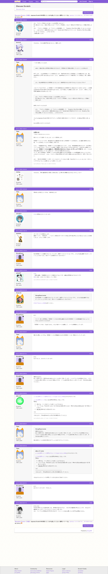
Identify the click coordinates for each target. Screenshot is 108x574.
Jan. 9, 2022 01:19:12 (21, 250)
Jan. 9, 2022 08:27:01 (21, 483)
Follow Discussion (88, 12)
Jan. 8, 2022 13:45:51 (21, 40)
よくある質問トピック (39, 400)
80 (87, 15)
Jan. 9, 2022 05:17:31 (21, 353)
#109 (35, 273)
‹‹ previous (71, 15)
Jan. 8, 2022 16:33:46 (21, 189)
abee (17, 505)
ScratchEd (80, 571)
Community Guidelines (35, 571)
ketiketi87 (18, 273)
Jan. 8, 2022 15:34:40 (21, 59)
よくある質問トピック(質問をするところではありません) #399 (49, 396)
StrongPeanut (19, 253)
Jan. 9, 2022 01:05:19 (21, 231)
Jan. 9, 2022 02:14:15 (21, 290)
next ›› (91, 15)
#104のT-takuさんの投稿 (40, 303)
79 (86, 15)
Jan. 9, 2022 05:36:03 (21, 373)
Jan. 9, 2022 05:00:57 (21, 312)
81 (89, 15)
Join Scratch (83, 1)
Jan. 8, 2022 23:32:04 (21, 211)
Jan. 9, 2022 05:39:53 (21, 393)
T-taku (17, 62)
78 (84, 15)
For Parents (17, 572)
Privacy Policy (65, 572)
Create (24, 1)
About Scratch (18, 571)
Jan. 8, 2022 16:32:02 (21, 169)
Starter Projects (50, 571)
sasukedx (18, 233)
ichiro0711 (19, 22)
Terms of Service (66, 571)
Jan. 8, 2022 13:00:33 (21, 20)
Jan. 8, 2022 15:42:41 (21, 129)
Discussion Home (20, 9)
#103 (35, 214)
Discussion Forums (20, 15)
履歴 (35, 277)
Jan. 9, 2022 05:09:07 (21, 332)
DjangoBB (89, 531)
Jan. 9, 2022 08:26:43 (21, 446)
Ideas (37, 1)
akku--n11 (18, 396)
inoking (18, 172)
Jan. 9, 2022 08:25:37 (21, 424)
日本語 (28, 15)
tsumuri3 (18, 42)
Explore (31, 1)
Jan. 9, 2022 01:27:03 (21, 270)
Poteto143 (18, 293)
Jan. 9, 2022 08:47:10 (21, 503)
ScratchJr (80, 572)
